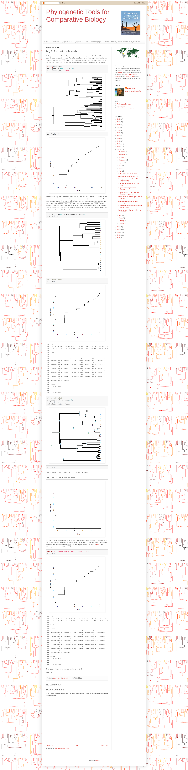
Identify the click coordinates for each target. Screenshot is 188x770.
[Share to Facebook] (79, 678)
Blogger (97, 760)
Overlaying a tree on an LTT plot (128, 176)
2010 (118, 238)
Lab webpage (96, 42)
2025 (118, 122)
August (121, 163)
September (122, 160)
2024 (118, 124)
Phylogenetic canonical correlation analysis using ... (129, 179)
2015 (118, 149)
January (121, 223)
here (97, 544)
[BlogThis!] (75, 678)
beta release (130, 76)
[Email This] (73, 678)
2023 (118, 127)
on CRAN (82, 42)
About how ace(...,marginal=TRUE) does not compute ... (129, 193)
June (120, 168)
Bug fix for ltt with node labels (127, 173)
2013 (118, 230)
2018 (118, 141)
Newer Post (50, 745)
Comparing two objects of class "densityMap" (128, 202)
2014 (118, 227)
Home (46, 42)
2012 (118, 232)
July (120, 165)
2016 (118, 146)
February (122, 221)
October (121, 157)
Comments (55, 42)
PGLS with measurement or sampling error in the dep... (130, 206)
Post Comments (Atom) (62, 748)
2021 (118, 133)
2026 (118, 119)
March (121, 218)
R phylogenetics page (124, 104)
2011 (118, 235)
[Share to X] (77, 678)
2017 (118, 144)
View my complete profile (133, 91)
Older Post (104, 745)
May (120, 171)
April (120, 215)
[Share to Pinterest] (81, 678)
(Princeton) (122, 42)
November (122, 154)
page (67, 42)
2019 (118, 138)
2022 (118, 130)
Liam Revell (131, 88)
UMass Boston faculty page (126, 108)
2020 (118, 135)
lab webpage (121, 106)
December (122, 152)
